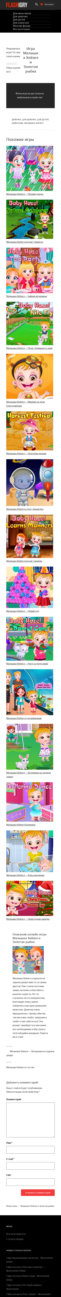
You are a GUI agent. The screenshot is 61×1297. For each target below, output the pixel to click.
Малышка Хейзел (33, 123)
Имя (9, 1142)
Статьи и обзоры (14, 1239)
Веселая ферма (21, 25)
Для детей (19, 19)
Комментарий (13, 1099)
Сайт (8, 1175)
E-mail (10, 1159)
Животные (17, 123)
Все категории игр (16, 1233)
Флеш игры (11, 1206)
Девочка (16, 119)
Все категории (21, 29)
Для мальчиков (22, 13)
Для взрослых (21, 22)
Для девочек (20, 16)
